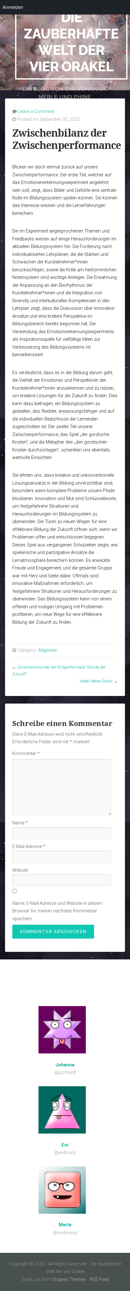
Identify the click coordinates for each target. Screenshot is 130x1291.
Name (20, 823)
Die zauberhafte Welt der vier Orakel (71, 41)
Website (20, 870)
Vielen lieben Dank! (96, 681)
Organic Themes (69, 1279)
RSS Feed (99, 1279)
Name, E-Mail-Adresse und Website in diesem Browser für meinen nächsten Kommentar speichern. (57, 911)
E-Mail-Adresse (28, 846)
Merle (65, 1225)
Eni (65, 1145)
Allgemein (47, 650)
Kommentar (26, 753)
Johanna (65, 1065)
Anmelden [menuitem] (13, 7)
